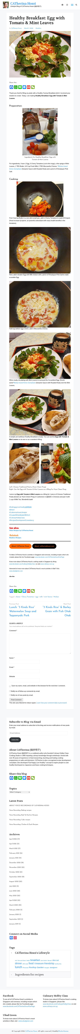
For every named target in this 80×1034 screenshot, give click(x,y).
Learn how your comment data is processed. (51, 703)
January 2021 (13, 858)
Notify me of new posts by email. (22, 695)
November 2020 (15, 867)
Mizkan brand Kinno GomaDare (25, 383)
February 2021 (14, 853)
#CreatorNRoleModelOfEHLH (19, 515)
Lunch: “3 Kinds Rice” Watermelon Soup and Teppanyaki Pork (22, 611)
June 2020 (13, 891)
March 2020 (13, 905)
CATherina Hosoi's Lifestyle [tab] (32, 953)
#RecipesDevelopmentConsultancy (21, 520)
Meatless (38, 28)
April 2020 (13, 900)
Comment (13, 630)
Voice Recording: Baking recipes (20, 810)
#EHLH (11, 510)
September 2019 (15, 919)
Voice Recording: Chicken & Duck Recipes (23, 824)
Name (11, 658)
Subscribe (15, 740)
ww (47, 564)
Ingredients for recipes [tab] (29, 974)
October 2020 (14, 872)
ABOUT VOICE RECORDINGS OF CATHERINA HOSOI (29, 805)
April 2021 (12, 844)
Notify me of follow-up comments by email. (25, 691)
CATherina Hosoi (23, 4)
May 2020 (13, 895)
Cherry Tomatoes (28, 597)
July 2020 (12, 886)
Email (11, 667)
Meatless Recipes (15, 538)
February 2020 (14, 910)
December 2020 (15, 862)
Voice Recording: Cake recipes (19, 820)
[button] (76, 5)
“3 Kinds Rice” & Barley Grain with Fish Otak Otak (57, 611)
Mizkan (56, 597)
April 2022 (13, 839)
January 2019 (13, 924)
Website (12, 676)
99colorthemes (63, 1031)
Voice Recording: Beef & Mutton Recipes (23, 815)
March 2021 (13, 848)
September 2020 (15, 877)
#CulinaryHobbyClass (17, 518)
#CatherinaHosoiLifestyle (18, 512)
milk (41, 597)
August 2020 (14, 881)
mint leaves (48, 597)
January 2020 (14, 914)
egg (36, 597)
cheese (18, 597)
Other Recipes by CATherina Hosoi (21, 530)
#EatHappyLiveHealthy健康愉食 (20, 507)
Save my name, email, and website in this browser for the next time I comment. (38, 686)
